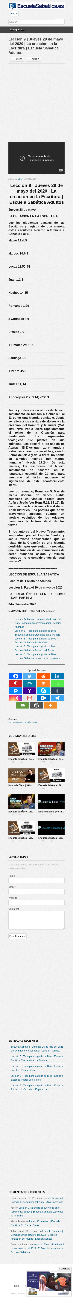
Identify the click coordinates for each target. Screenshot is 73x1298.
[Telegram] (57, 698)
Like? (19, 59)
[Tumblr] (57, 690)
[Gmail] (29, 698)
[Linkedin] (57, 676)
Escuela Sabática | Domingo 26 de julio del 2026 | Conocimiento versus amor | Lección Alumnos (38, 623)
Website (12, 897)
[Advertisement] (36, 104)
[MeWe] (29, 683)
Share (35, 59)
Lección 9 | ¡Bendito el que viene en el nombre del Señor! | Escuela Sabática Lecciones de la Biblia (37, 1211)
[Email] (22, 705)
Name (11, 875)
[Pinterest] (15, 683)
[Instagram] (15, 698)
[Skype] (43, 690)
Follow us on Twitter (24, 1279)
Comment (13, 908)
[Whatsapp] (57, 683)
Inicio (16, 1286)
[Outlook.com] (43, 698)
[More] (50, 705)
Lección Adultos (15, 722)
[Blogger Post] (36, 705)
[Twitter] (29, 676)
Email (11, 886)
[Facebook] (15, 676)
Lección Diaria (30, 722)
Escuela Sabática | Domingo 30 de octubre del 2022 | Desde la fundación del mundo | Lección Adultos (37, 1235)
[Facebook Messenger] (15, 690)
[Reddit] (43, 676)
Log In (14, 13)
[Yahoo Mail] (29, 690)
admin (20, 179)
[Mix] (43, 683)
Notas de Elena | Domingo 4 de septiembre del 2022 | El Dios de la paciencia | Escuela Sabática (37, 1248)
